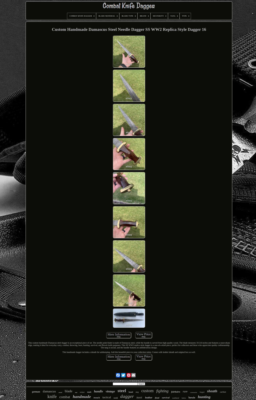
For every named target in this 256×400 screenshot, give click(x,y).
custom (147, 390)
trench (97, 397)
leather (148, 397)
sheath (212, 391)
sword (60, 392)
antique (82, 392)
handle (98, 391)
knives (184, 398)
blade (68, 391)
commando (193, 392)
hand (131, 392)
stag (137, 392)
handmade (82, 396)
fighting (162, 391)
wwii (116, 398)
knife (52, 396)
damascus (49, 391)
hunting (204, 397)
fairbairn (175, 391)
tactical (106, 397)
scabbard (175, 398)
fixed (157, 398)
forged (202, 392)
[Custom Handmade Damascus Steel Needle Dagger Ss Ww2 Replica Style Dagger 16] (129, 52)
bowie (192, 397)
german (36, 391)
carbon (223, 392)
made (89, 392)
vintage (110, 391)
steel (122, 390)
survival (166, 397)
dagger (127, 396)
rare (185, 391)
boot (139, 397)
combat (64, 397)
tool (76, 392)
